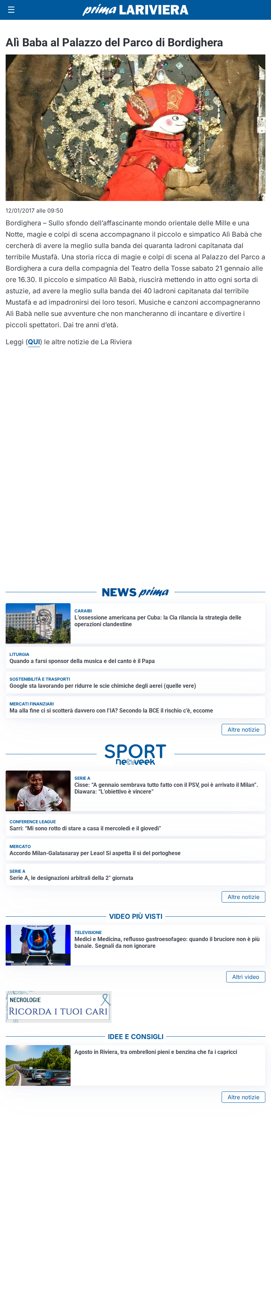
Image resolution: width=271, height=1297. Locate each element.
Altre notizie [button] (243, 729)
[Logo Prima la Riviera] (135, 10)
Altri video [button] (245, 976)
